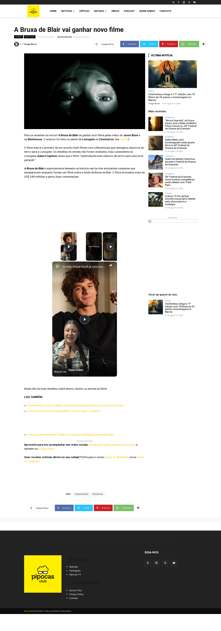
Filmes (18, 37)
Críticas (84, 10)
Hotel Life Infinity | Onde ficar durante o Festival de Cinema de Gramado (180, 162)
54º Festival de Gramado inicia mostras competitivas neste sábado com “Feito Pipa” (180, 181)
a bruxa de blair (81, 494)
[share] (110, 265)
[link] (57, 266)
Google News (47, 448)
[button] (173, 2)
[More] (203, 44)
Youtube (130, 444)
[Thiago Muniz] (17, 44)
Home (53, 10)
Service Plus (75, 590)
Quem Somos (147, 10)
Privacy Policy (76, 594)
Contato (165, 10)
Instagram (118, 444)
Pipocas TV (75, 574)
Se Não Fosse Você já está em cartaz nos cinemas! (84, 267)
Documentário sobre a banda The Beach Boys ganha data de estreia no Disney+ (76, 405)
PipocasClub (30, 611)
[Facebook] (178, 2)
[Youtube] (194, 2)
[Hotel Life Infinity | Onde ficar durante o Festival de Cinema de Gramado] (155, 162)
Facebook (95, 444)
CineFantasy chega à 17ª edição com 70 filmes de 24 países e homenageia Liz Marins (171, 97)
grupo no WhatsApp (117, 457)
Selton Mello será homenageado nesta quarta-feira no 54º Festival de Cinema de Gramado (180, 143)
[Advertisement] (172, 344)
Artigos (99, 10)
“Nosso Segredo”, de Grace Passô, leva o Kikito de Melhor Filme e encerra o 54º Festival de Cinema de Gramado (181, 124)
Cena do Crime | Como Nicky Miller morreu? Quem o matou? (64, 411)
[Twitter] (189, 2)
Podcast (129, 10)
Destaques (169, 117)
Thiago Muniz (30, 44)
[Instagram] (183, 2)
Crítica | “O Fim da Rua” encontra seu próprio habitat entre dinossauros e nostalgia (180, 200)
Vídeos (115, 10)
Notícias (66, 10)
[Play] (110, 246)
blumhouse (98, 494)
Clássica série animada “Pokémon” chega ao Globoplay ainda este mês (70, 434)
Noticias (29, 37)
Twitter (106, 444)
